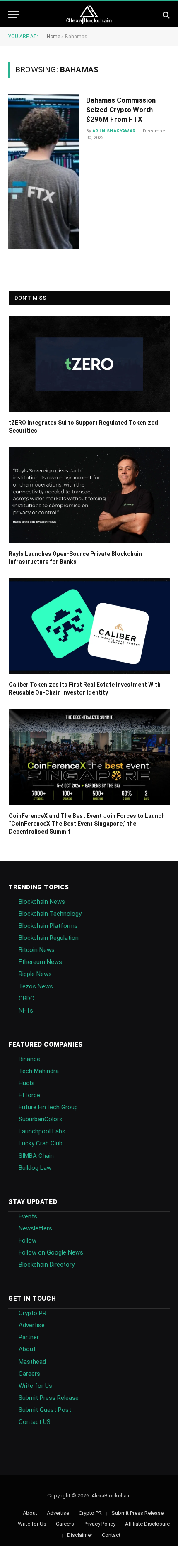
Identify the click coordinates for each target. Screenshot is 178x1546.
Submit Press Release (49, 1398)
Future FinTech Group (48, 1107)
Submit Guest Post (45, 1410)
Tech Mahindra (39, 1071)
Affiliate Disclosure (147, 1524)
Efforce (29, 1095)
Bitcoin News (37, 950)
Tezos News (36, 986)
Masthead (32, 1361)
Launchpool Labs (42, 1131)
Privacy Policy (99, 1524)
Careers (29, 1373)
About (27, 1349)
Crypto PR (32, 1313)
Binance (29, 1059)
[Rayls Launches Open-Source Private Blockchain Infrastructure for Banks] (89, 495)
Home (53, 36)
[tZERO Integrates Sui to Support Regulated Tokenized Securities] (89, 364)
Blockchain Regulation (49, 938)
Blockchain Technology (50, 913)
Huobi (26, 1083)
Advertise (32, 1325)
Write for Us (35, 1385)
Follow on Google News (51, 1252)
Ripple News (35, 974)
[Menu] (13, 14)
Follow (27, 1240)
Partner (29, 1337)
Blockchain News (42, 901)
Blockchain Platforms (48, 926)
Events (28, 1216)
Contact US (35, 1422)
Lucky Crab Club (41, 1143)
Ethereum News (40, 962)
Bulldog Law (35, 1168)
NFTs (26, 1010)
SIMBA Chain (36, 1156)
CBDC (26, 998)
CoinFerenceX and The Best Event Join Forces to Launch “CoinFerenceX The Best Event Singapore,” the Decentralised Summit (87, 823)
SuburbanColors (41, 1119)
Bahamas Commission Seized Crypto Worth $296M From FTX (121, 109)
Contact (111, 1535)
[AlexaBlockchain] (89, 14)
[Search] (165, 14)
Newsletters (35, 1228)
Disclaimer (79, 1535)
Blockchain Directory (47, 1264)
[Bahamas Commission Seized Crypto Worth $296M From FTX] (43, 171)
